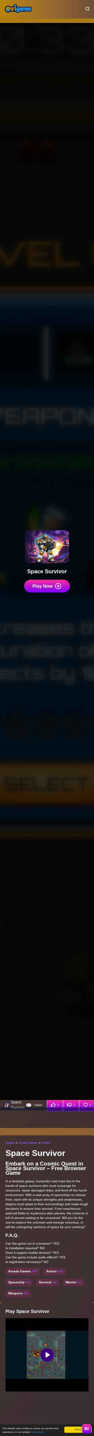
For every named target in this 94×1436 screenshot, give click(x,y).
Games (10, 1142)
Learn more (37, 1432)
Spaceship (19, 1282)
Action (45, 1142)
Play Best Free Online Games (18, 9)
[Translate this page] (86, 1428)
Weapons (18, 1293)
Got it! (78, 1429)
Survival (47, 1282)
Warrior (73, 1282)
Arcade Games (28, 1142)
